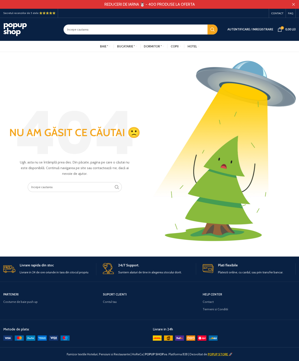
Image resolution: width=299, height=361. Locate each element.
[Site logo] (30, 29)
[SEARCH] (213, 29)
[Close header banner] (293, 4)
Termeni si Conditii (215, 309)
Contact (208, 302)
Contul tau (110, 302)
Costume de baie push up (20, 302)
